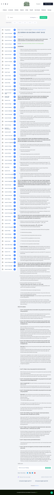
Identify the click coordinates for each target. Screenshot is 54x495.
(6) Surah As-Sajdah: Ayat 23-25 (41, 481)
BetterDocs (37, 485)
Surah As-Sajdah (28, 29)
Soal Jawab (37, 10)
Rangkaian (38, 4)
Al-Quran (5, 10)
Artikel (26, 10)
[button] (40, 4)
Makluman (44, 10)
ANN (36, 492)
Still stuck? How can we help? (25, 477)
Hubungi (49, 10)
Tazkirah (22, 10)
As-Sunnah (10, 10)
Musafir (31, 10)
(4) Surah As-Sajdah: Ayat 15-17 (25, 481)
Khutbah (16, 10)
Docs (22, 29)
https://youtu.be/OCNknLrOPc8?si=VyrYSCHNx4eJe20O (33, 43)
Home (19, 29)
